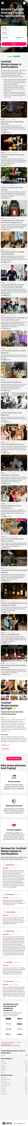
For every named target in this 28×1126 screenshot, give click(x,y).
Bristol (2, 1064)
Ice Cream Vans (4, 1094)
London (2, 1061)
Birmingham (4, 1063)
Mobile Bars (4, 1081)
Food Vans (3, 1090)
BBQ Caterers (4, 1077)
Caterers (19, 1042)
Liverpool (3, 1068)
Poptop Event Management (7, 1042)
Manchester (4, 1066)
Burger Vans (4, 1086)
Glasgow (3, 1072)
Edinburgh (3, 1070)
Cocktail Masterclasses (6, 1044)
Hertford (3, 1055)
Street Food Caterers (6, 1085)
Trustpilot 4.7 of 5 (19, 1123)
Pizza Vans (3, 1088)
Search (18, 3)
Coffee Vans (4, 1092)
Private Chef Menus (5, 1083)
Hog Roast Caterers (5, 1079)
